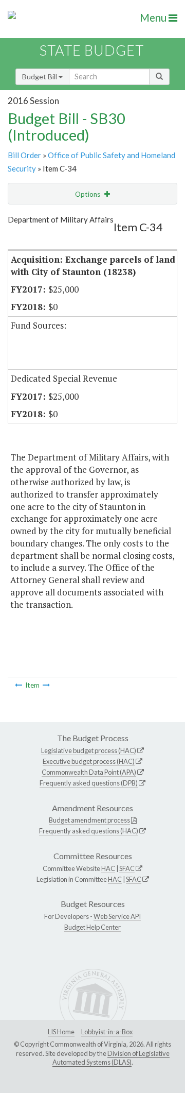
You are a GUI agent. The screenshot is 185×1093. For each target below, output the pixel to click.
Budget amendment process (89, 820)
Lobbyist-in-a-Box (107, 1032)
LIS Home (61, 1032)
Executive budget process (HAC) (89, 761)
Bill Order (24, 155)
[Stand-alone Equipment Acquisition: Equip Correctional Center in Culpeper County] (18, 685)
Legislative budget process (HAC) (88, 750)
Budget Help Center (92, 927)
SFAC (127, 868)
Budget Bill (40, 76)
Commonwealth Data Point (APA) (89, 772)
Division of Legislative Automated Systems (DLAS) (111, 1058)
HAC (108, 868)
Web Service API (117, 916)
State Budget (92, 50)
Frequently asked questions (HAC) (88, 831)
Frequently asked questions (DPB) (89, 783)
